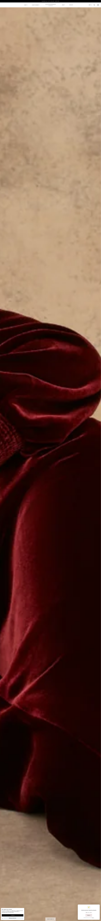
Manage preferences (12, 918)
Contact (71, 4)
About (63, 4)
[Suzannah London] (50, 5)
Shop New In (50, 919)
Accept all (12, 915)
